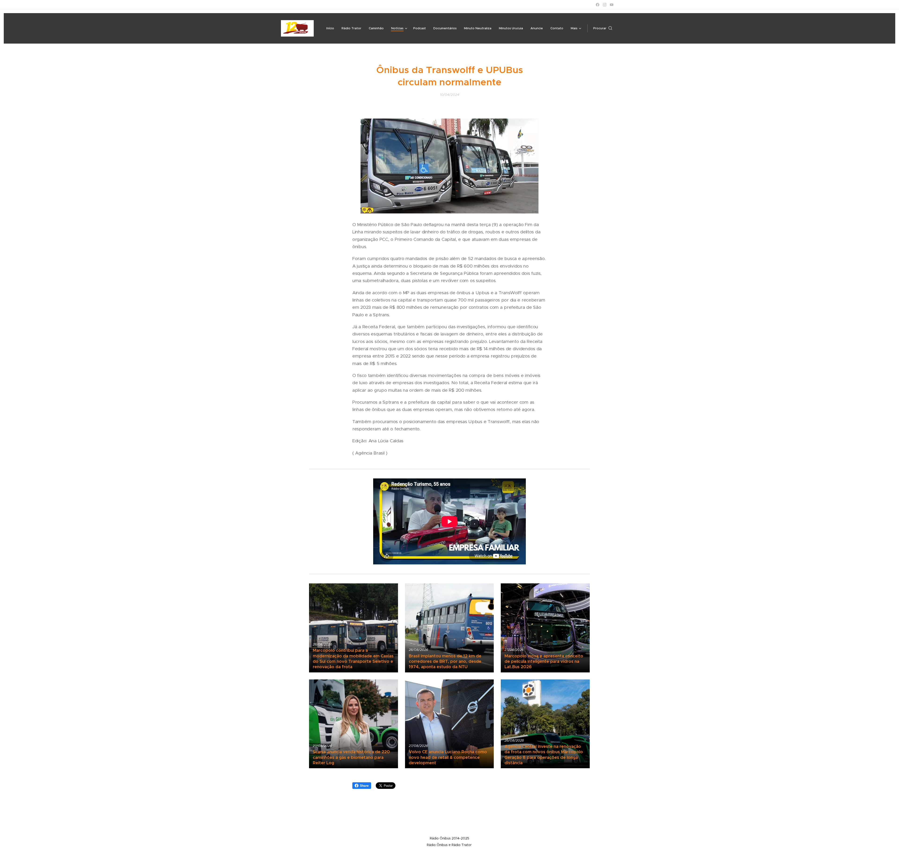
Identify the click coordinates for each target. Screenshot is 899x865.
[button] (602, 28)
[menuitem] (331, 28)
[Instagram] (605, 5)
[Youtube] (612, 5)
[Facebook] (598, 5)
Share (364, 785)
